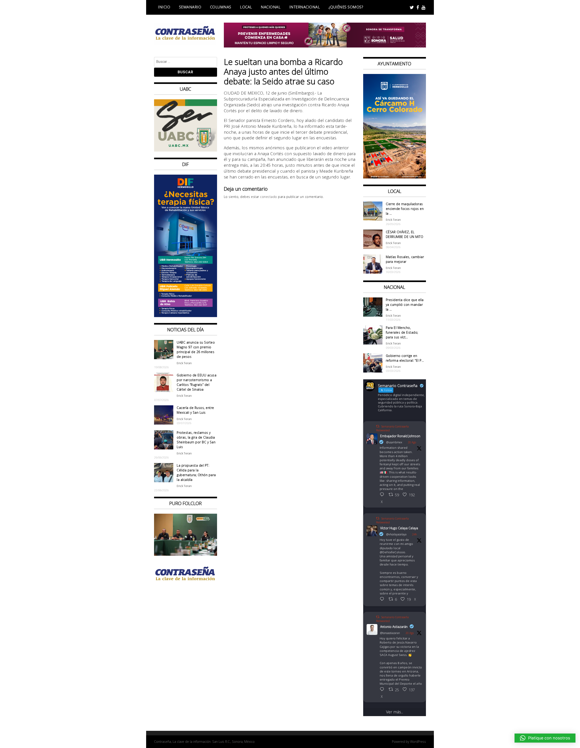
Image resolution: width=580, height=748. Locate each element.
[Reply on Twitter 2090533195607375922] (383, 599)
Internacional (304, 7)
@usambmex (394, 442)
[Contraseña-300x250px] (185, 150)
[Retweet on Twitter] (377, 426)
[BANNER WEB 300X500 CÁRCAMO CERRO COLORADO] (394, 177)
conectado (268, 197)
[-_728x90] (325, 46)
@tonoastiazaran (390, 633)
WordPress (418, 741)
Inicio (164, 7)
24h (414, 534)
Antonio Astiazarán (394, 627)
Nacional (270, 7)
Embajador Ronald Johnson (400, 436)
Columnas (220, 7)
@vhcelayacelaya (396, 534)
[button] (545, 738)
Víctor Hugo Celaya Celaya (399, 528)
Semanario (190, 7)
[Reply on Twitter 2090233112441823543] (383, 689)
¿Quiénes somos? (346, 7)
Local (246, 7)
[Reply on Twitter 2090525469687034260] (383, 495)
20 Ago (412, 442)
